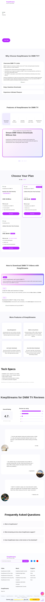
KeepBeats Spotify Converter (21, 571)
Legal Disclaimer (9, 596)
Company (3, 596)
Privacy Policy (22, 596)
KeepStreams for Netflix (5, 571)
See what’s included (13, 238)
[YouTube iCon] (37, 561)
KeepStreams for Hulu (5, 579)
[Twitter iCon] (34, 561)
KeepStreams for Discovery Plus (7, 577)
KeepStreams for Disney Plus (7, 575)
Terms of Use (36, 596)
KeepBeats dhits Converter (21, 586)
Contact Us (32, 571)
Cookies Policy (29, 596)
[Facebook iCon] (31, 561)
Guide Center (33, 577)
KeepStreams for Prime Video (7, 573)
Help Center (32, 575)
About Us (3, 591)
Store (31, 579)
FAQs (31, 573)
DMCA (16, 596)
